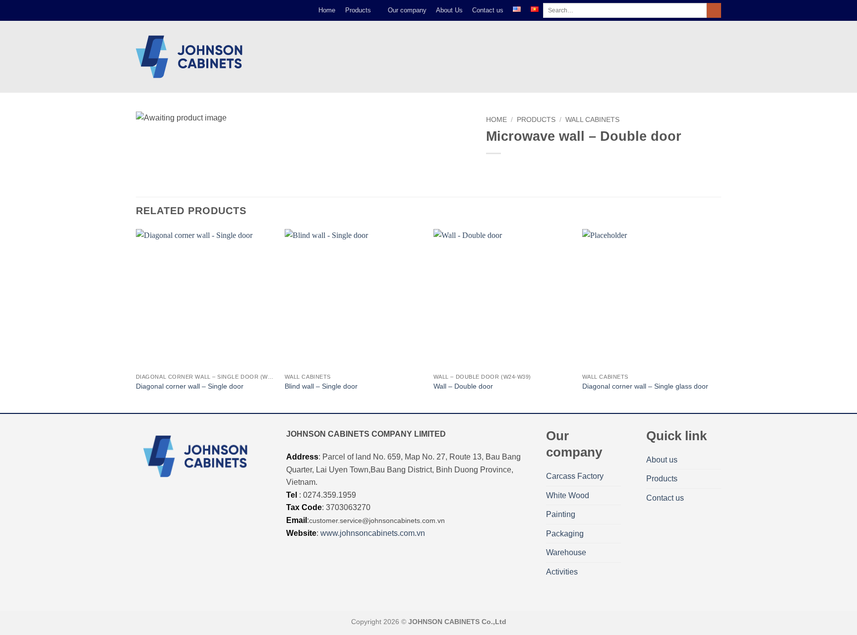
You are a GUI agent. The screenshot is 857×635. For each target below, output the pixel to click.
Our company (407, 10)
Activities (562, 572)
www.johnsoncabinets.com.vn (372, 533)
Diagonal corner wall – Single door (190, 386)
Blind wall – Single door (321, 386)
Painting (560, 514)
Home (326, 10)
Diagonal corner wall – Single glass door (645, 386)
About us (661, 460)
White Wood (567, 495)
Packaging (565, 533)
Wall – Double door (463, 386)
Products (358, 10)
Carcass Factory (575, 476)
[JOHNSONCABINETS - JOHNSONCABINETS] (191, 56)
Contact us (487, 10)
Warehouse (566, 552)
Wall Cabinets (592, 119)
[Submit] (714, 10)
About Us (449, 10)
